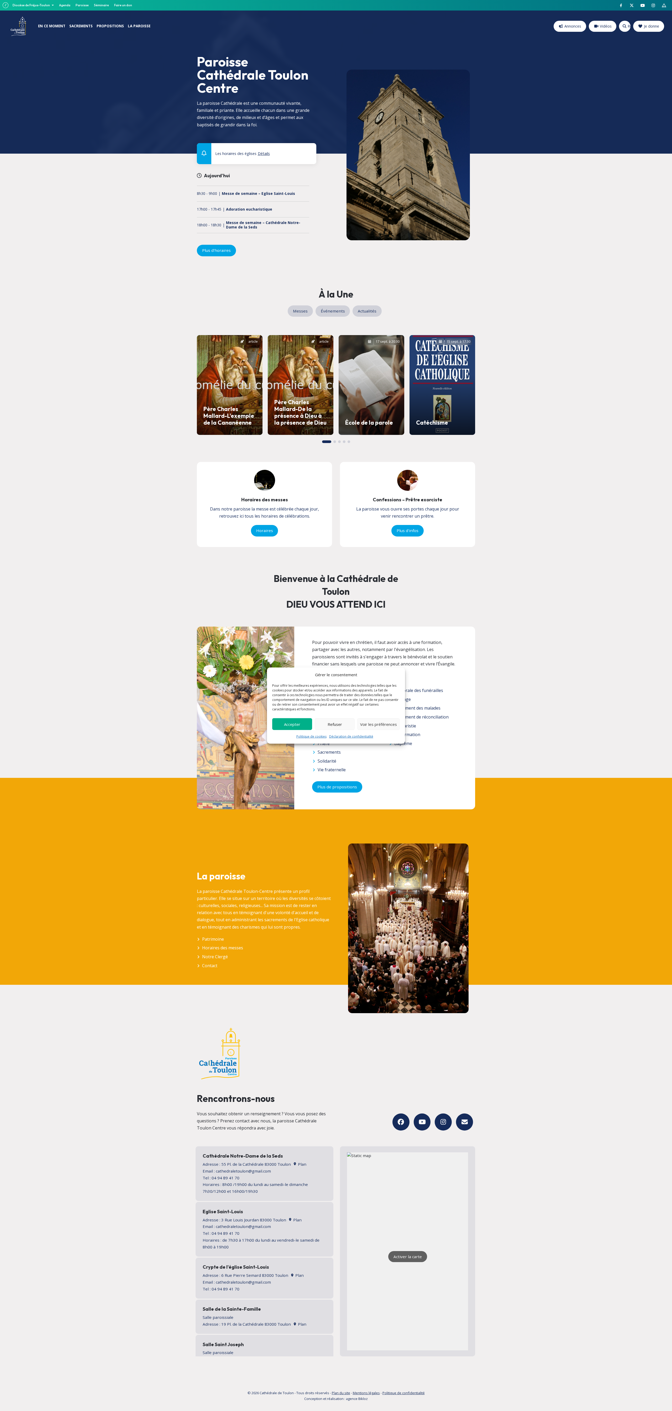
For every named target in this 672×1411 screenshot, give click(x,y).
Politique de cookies (311, 736)
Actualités (367, 311)
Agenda (64, 5)
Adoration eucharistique (249, 209)
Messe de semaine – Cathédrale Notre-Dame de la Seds (263, 225)
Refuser (335, 724)
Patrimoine (213, 939)
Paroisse (82, 5)
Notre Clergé (215, 957)
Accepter (292, 724)
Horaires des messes (222, 948)
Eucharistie (405, 726)
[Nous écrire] (464, 1122)
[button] (308, 149)
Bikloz (363, 1398)
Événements (333, 311)
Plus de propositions (337, 786)
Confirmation (407, 734)
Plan (301, 1164)
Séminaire (101, 5)
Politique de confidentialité (403, 1393)
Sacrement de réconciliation (421, 717)
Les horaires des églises (242, 153)
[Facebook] (401, 1122)
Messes (300, 311)
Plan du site (341, 1393)
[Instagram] (443, 1122)
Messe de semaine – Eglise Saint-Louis (258, 193)
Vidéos (606, 26)
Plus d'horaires (216, 250)
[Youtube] (422, 1122)
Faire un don (123, 5)
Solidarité (327, 761)
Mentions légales (366, 1393)
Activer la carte (407, 1256)
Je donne (651, 26)
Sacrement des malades (417, 708)
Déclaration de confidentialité (351, 736)
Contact (209, 966)
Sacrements (329, 752)
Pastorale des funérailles (418, 690)
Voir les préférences (378, 724)
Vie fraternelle (332, 770)
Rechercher (629, 26)
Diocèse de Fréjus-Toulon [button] (31, 5)
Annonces (572, 26)
